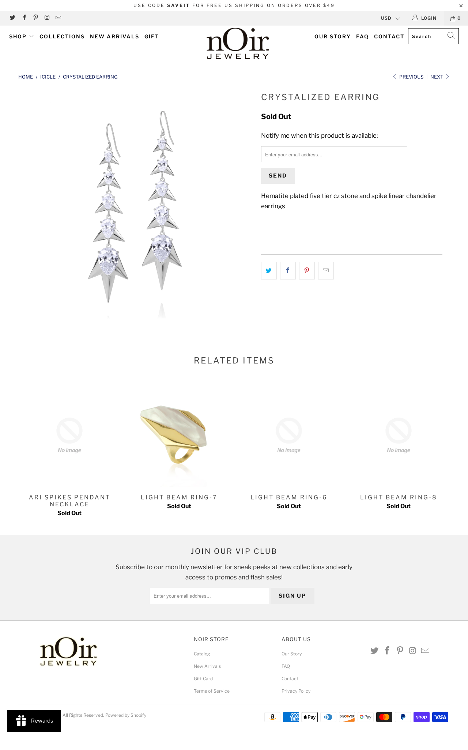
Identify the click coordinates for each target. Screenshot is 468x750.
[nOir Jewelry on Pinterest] (35, 18)
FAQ (362, 36)
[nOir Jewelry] (238, 43)
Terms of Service (212, 691)
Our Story (332, 36)
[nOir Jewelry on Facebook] (23, 18)
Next (437, 77)
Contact (389, 36)
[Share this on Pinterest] (307, 270)
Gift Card (203, 678)
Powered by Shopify (125, 715)
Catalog (202, 653)
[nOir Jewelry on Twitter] (12, 18)
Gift (151, 36)
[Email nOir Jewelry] (58, 18)
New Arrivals (114, 36)
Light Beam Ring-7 (179, 435)
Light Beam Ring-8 (398, 435)
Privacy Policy (296, 691)
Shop (19, 36)
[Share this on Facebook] (288, 270)
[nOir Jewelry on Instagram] (47, 18)
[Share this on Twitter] (269, 270)
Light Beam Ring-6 (289, 435)
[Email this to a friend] (326, 270)
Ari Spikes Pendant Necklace (69, 435)
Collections (62, 36)
